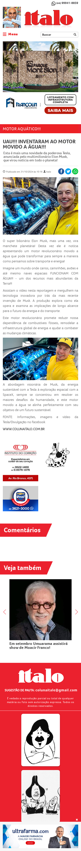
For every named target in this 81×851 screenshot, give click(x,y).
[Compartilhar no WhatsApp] (75, 171)
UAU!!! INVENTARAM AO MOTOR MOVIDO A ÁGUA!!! (39, 144)
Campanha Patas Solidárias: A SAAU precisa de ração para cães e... (42, 607)
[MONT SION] (40, 79)
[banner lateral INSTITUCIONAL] (20, 498)
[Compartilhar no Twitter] (68, 171)
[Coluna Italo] (12, 17)
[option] (40, 79)
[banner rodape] (40, 836)
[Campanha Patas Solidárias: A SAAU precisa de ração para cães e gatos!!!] (42, 590)
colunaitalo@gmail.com (56, 690)
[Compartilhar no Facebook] (61, 171)
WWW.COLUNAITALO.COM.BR (24, 429)
